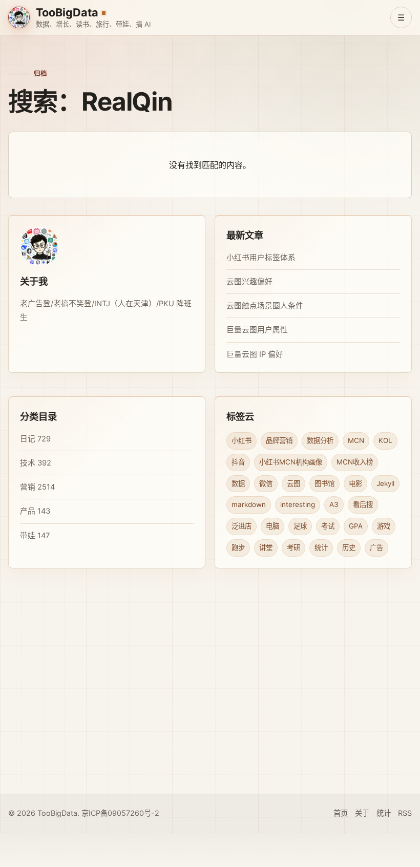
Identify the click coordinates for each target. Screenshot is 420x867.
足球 (300, 526)
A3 (334, 504)
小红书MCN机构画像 (290, 461)
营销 (27, 487)
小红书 (241, 440)
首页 (340, 813)
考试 (327, 526)
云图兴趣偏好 (249, 281)
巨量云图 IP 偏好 (254, 354)
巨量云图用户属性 (257, 329)
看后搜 (363, 504)
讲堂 (265, 547)
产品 (27, 511)
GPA (356, 526)
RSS (405, 813)
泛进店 (241, 526)
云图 (293, 483)
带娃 (27, 535)
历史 (348, 547)
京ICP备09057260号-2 (120, 813)
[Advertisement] (210, 705)
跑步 (238, 547)
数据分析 (320, 440)
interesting (297, 504)
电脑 (272, 526)
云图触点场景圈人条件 (264, 305)
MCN (356, 440)
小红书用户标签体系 (261, 257)
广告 (376, 547)
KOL (385, 440)
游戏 (383, 526)
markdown (249, 504)
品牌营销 (279, 440)
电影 (355, 483)
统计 (321, 547)
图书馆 (324, 483)
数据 (238, 483)
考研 (293, 547)
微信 (265, 483)
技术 (27, 463)
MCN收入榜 (355, 461)
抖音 (238, 461)
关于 (362, 813)
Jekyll (385, 483)
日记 (27, 438)
